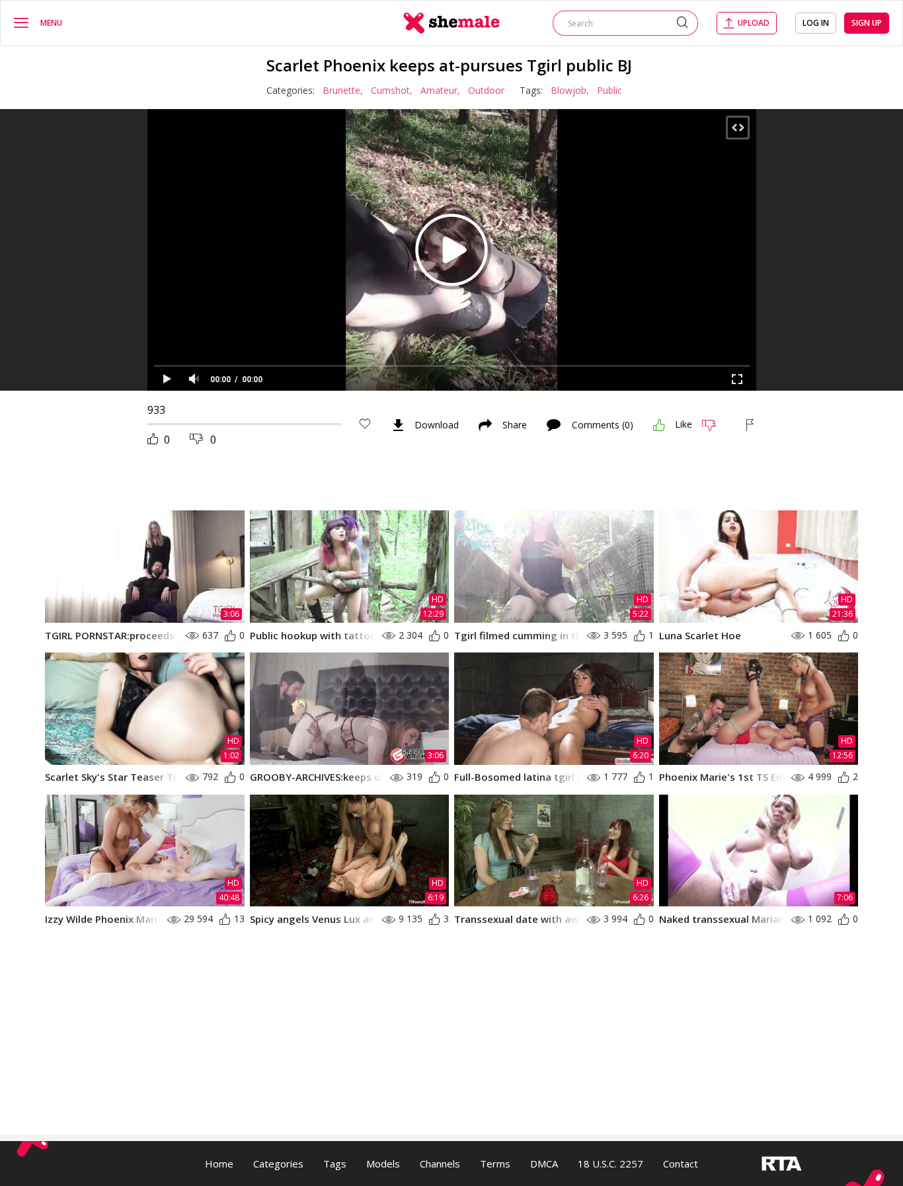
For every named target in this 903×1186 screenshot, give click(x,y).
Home (219, 1163)
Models (383, 1163)
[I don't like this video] (714, 425)
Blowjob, (570, 90)
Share (514, 425)
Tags (334, 1163)
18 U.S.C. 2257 (610, 1163)
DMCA (544, 1163)
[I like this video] (659, 425)
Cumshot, (391, 90)
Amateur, (440, 90)
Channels (440, 1163)
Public (609, 90)
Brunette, (343, 90)
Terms (495, 1163)
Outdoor (486, 90)
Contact (680, 1163)
